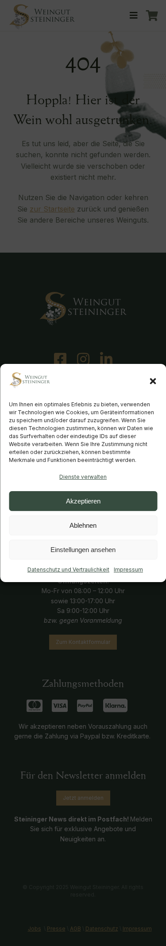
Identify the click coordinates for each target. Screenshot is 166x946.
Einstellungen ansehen (83, 549)
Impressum (128, 569)
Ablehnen (83, 525)
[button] (152, 381)
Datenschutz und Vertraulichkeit (68, 569)
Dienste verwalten (83, 476)
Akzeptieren (83, 501)
